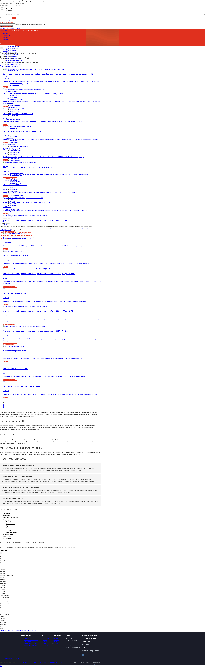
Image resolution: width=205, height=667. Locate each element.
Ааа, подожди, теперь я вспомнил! (10, 28)
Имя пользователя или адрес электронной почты (30, 24)
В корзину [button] (6, 178)
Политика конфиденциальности (11, 658)
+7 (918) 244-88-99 (15, 30)
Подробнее (3, 66)
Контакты (45, 645)
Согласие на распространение (73, 647)
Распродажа (7, 536)
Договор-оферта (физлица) (23, 662)
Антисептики (7, 516)
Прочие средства (11, 532)
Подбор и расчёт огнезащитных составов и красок (16, 235)
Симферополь (4, 30)
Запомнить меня (7, 18)
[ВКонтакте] (83, 655)
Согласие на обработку (71, 640)
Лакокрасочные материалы (31, 640)
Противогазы (10, 526)
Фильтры (9, 530)
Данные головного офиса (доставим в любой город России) (18, 630)
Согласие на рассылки (71, 642)
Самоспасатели (10, 524)
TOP (1, 666)
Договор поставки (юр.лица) (39, 662)
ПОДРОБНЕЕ (13, 178)
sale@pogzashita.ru (96, 664)
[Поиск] (1, 48)
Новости (45, 641)
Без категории (7, 538)
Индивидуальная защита (10, 520)
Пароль (17, 5)
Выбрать (5, 87)
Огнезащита (6, 513)
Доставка (56, 640)
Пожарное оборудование (10, 518)
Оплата (55, 641)
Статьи (45, 643)
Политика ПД (69, 638)
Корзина (55, 643)
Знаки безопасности (12, 522)
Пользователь (19, 3)
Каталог (45, 640)
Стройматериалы (8, 534)
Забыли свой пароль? (6, 20)
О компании (46, 638)
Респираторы (10, 528)
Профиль (55, 638)
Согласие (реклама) (70, 645)
